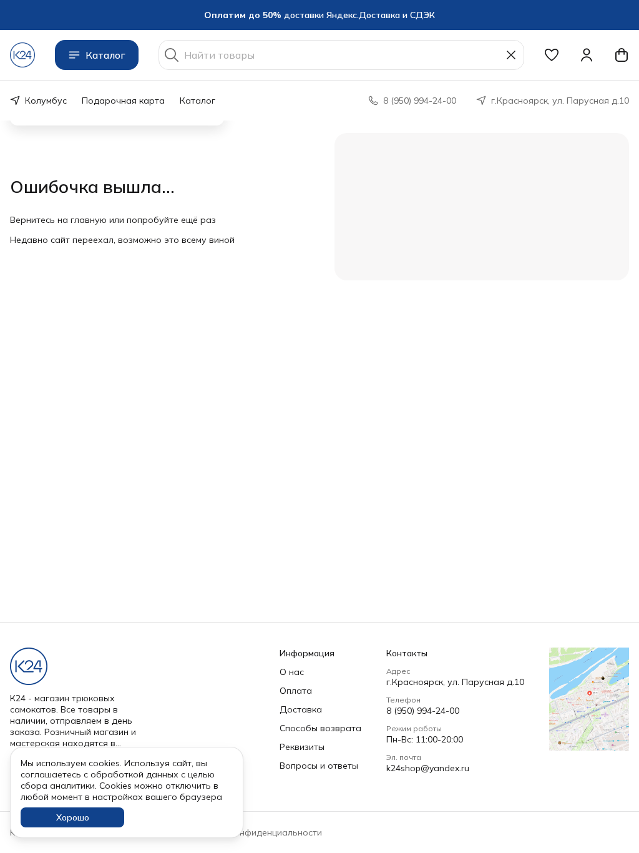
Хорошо (72, 817)
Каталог (105, 55)
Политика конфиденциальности (254, 832)
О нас (292, 672)
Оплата (296, 690)
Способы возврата (320, 728)
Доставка (301, 709)
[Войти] (586, 54)
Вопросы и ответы (319, 765)
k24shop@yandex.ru (427, 768)
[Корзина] (621, 54)
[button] (551, 54)
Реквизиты (302, 746)
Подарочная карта (123, 100)
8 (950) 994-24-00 (422, 710)
